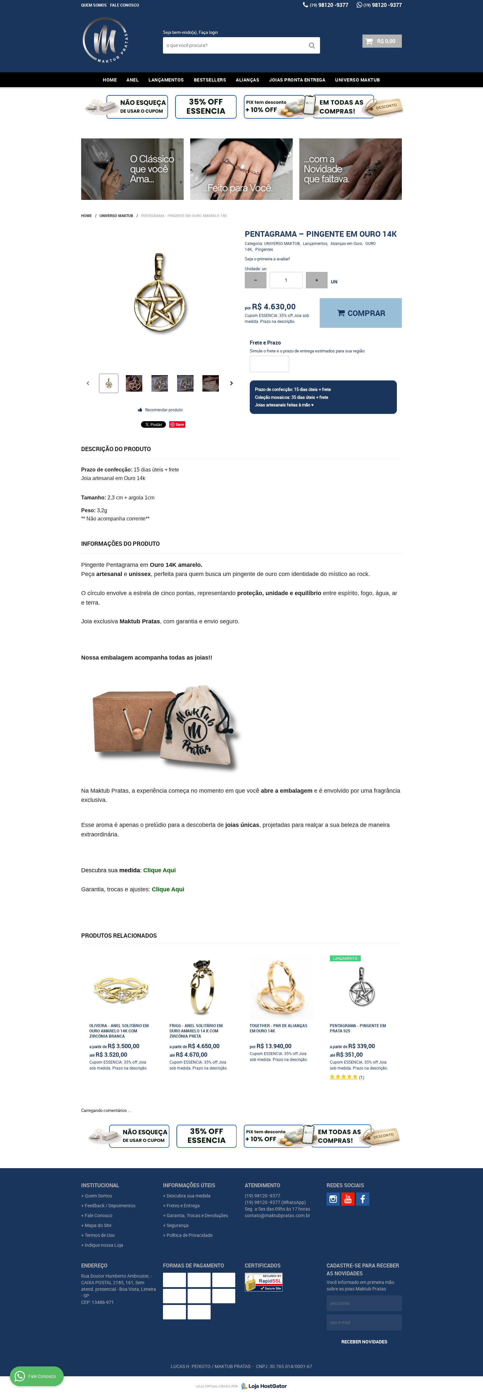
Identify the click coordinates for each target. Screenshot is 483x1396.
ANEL (132, 80)
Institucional (100, 1185)
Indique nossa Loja (104, 1245)
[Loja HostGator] (262, 1386)
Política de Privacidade (190, 1235)
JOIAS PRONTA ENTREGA (297, 80)
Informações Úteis (189, 1185)
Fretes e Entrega (183, 1205)
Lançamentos (166, 80)
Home (110, 80)
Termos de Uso (100, 1235)
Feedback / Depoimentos (110, 1205)
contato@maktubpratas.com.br (277, 1215)
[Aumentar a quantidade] (317, 280)
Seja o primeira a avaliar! (267, 259)
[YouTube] (348, 1199)
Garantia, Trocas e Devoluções (197, 1215)
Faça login (208, 32)
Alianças (247, 80)
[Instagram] (333, 1199)
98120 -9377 (329, 5)
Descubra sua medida (189, 1195)
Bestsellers (210, 80)
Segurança (178, 1225)
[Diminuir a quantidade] (255, 280)
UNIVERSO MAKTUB (357, 80)
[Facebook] (362, 1199)
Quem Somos (94, 5)
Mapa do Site (98, 1225)
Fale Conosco (124, 5)
